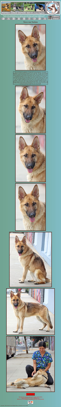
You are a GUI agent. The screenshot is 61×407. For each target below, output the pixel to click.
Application (30, 394)
